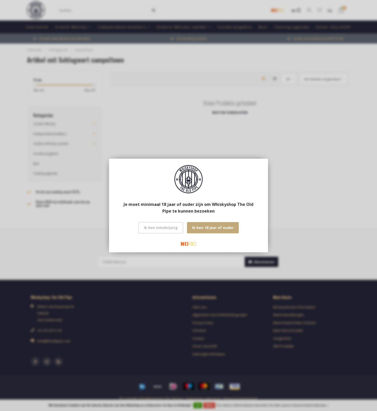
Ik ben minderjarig (161, 227)
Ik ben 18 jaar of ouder (213, 227)
